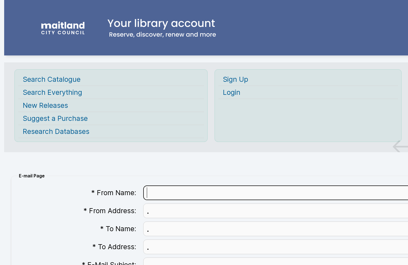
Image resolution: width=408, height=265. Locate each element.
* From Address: (110, 211)
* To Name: (118, 229)
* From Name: (113, 192)
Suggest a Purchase (55, 118)
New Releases (45, 105)
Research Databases (56, 131)
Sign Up (235, 79)
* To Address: (114, 247)
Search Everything (52, 92)
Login (231, 92)
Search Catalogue (51, 79)
